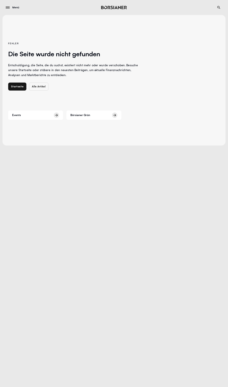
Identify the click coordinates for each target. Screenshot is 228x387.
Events (16, 115)
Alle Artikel (39, 86)
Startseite (17, 86)
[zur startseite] (114, 7)
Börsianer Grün (80, 115)
